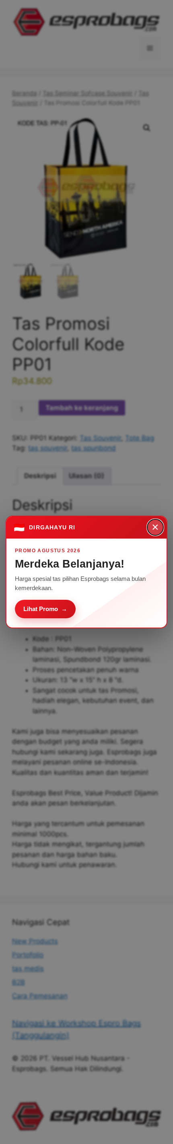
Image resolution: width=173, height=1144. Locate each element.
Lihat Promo (45, 608)
